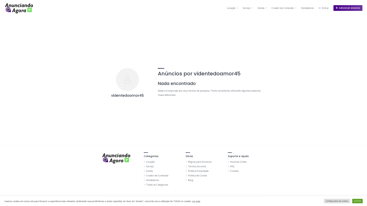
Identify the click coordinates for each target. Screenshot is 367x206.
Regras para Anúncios (200, 161)
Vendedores (307, 8)
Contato (234, 171)
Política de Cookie (197, 175)
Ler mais (196, 201)
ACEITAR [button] (357, 201)
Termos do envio (197, 166)
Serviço (246, 8)
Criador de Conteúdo (283, 8)
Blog (190, 180)
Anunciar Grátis (238, 161)
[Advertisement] (183, 37)
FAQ (232, 166)
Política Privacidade (198, 171)
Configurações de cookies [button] (337, 201)
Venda (261, 8)
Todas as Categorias (157, 184)
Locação (231, 8)
